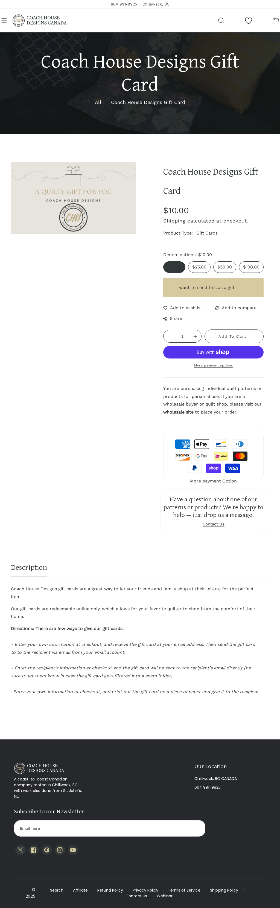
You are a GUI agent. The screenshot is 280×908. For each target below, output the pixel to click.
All (98, 102)
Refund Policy (110, 890)
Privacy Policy (145, 890)
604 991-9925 (207, 787)
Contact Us (136, 896)
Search (56, 890)
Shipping (174, 221)
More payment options (213, 365)
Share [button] (176, 318)
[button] (4, 20)
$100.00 (251, 267)
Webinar (165, 896)
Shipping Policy (224, 890)
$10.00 (174, 267)
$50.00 (224, 267)
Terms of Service (184, 890)
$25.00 (199, 267)
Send (196, 828)
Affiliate (80, 890)
